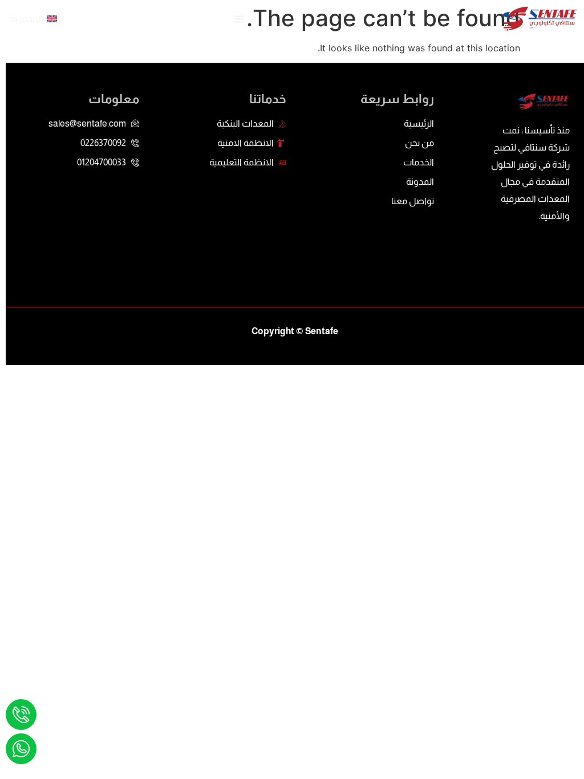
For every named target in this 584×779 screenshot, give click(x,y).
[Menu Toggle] (239, 19)
